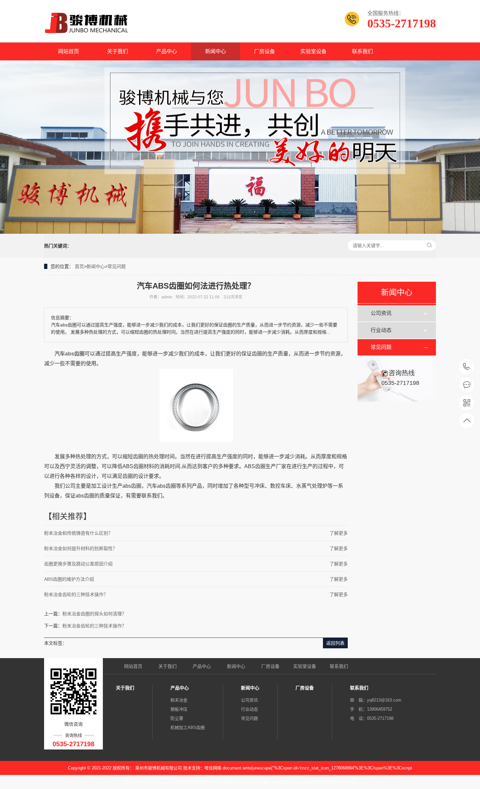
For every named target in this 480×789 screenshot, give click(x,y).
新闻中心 (215, 51)
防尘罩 (176, 718)
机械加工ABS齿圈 (187, 727)
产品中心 (166, 51)
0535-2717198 (466, 367)
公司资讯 (381, 313)
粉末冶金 (178, 700)
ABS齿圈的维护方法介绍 (69, 579)
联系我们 (362, 51)
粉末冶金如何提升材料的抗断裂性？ (80, 548)
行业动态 (381, 330)
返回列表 (335, 643)
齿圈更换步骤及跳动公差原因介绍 (78, 563)
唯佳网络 (212, 767)
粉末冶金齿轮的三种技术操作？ (76, 594)
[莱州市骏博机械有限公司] (88, 23)
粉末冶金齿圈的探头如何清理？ (94, 613)
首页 (79, 266)
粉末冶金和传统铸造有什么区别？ (78, 533)
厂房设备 (264, 51)
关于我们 (117, 51)
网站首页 (68, 51)
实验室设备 (313, 51)
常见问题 (116, 266)
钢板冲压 (178, 709)
